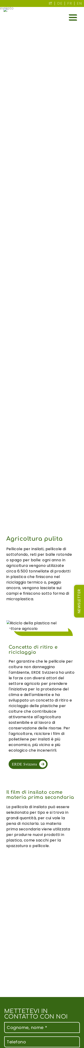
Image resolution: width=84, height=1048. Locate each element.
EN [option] (79, 3)
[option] (60, 3)
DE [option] (59, 3)
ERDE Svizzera (24, 764)
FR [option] (69, 3)
